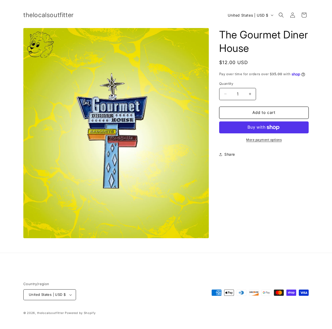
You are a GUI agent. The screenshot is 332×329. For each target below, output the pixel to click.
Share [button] (229, 154)
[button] (281, 15)
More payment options (264, 140)
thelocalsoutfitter (50, 313)
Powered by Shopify (80, 313)
